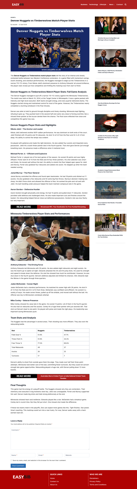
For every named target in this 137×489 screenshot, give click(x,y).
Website (69, 455)
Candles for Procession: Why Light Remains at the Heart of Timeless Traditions (108, 137)
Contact (119, 4)
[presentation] (110, 25)
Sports (13, 17)
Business (84, 4)
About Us (53, 485)
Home (52, 478)
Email (41, 455)
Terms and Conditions (98, 485)
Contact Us (54, 481)
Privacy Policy (95, 481)
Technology (93, 4)
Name (14, 455)
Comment (15, 430)
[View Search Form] (125, 4)
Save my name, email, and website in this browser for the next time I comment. (39, 460)
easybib (14, 24)
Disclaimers (94, 478)
